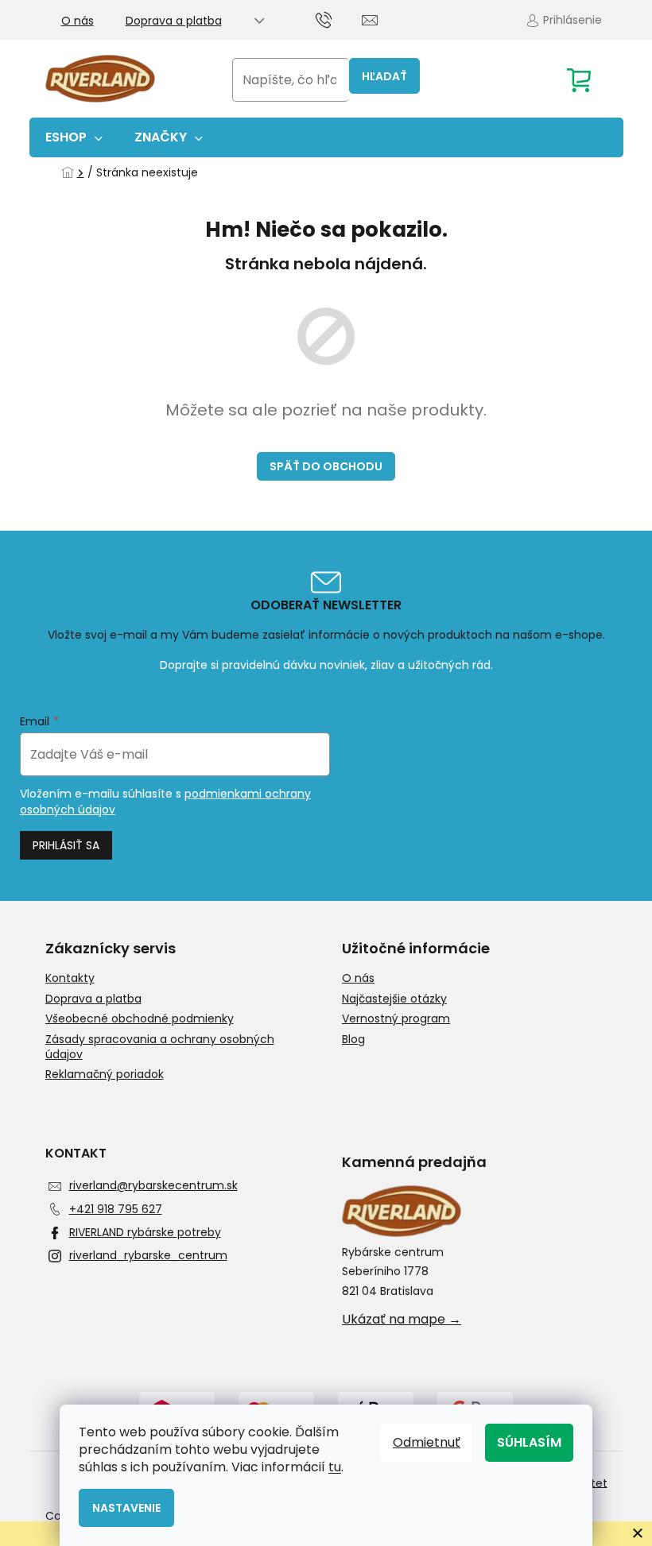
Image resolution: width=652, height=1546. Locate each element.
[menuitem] (73, 137)
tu (334, 1467)
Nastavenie (126, 1508)
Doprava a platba (174, 21)
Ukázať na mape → (401, 1319)
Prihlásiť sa (66, 845)
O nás (77, 21)
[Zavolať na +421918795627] (339, 19)
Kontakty (70, 978)
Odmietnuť (426, 1442)
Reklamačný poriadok (104, 1074)
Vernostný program (396, 1018)
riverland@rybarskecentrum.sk (153, 1185)
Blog (353, 1039)
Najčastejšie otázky (394, 999)
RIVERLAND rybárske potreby (145, 1232)
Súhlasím (529, 1442)
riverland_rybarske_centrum (148, 1255)
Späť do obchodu (326, 466)
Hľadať (384, 76)
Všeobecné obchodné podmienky (139, 1018)
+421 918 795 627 (115, 1209)
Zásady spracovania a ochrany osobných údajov (159, 1047)
